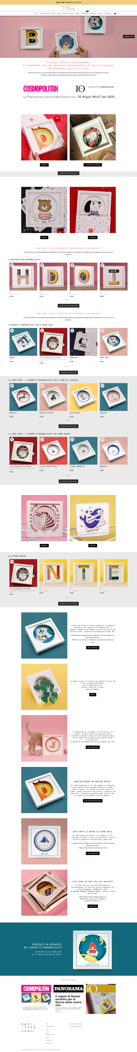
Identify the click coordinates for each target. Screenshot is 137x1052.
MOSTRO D (44, 164)
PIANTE (42, 361)
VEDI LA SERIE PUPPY (92, 747)
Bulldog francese (47, 413)
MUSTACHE (103, 466)
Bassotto (12, 413)
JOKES (41, 359)
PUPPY (11, 414)
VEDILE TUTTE (92, 906)
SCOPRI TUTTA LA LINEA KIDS (68, 372)
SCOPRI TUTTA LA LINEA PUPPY (68, 426)
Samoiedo (103, 413)
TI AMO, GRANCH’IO (77, 466)
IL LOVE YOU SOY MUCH (48, 466)
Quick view (36, 265)
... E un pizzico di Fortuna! (92, 164)
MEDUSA (12, 357)
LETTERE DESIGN (50, 359)
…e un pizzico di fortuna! (50, 357)
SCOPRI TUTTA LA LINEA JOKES (68, 481)
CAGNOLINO (93, 237)
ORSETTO (44, 237)
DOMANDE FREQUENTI (76, 1024)
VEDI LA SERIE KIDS (93, 647)
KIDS (10, 359)
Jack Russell (75, 413)
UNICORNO (44, 545)
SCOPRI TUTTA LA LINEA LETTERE (68, 603)
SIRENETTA (93, 545)
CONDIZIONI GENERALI (76, 1026)
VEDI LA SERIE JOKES (92, 853)
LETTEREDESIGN (50, 1026)
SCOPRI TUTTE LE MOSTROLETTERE (68, 173)
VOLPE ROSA (104, 357)
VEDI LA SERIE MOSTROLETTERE (93, 800)
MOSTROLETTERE (14, 294)
